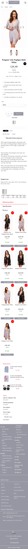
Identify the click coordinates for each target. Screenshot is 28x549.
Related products (8, 202)
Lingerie (3, 465)
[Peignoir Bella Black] (20, 267)
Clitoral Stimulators (7, 436)
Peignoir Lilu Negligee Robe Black (7, 233)
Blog (15, 493)
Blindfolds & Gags (6, 455)
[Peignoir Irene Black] (7, 267)
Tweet (11, 130)
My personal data (14, 542)
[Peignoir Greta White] (7, 339)
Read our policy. (14, 538)
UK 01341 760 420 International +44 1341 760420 (15, 516)
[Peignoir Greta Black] (20, 303)
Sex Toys (3, 426)
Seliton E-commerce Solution (14, 547)
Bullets (4, 431)
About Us (3, 490)
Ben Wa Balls (5, 429)
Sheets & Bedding (20, 454)
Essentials (17, 440)
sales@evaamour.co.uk (11, 513)
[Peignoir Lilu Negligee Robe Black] (7, 230)
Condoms (18, 442)
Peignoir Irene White (20, 232)
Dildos (3, 443)
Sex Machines (18, 437)
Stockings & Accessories (18, 426)
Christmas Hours (5, 499)
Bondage (3, 453)
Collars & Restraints (7, 458)
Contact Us (16, 484)
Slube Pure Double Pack (16, 367)
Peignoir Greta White (7, 341)
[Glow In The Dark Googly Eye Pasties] (6, 387)
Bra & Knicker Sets (7, 467)
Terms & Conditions (19, 490)
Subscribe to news (8, 416)
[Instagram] (9, 523)
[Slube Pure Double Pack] (6, 369)
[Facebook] (3, 523)
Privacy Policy (17, 487)
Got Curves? (19, 432)
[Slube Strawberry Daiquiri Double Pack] (6, 378)
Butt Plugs (4, 434)
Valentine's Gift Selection (19, 466)
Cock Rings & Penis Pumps (6, 440)
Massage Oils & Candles (19, 450)
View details (7, 245)
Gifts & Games (19, 445)
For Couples (18, 462)
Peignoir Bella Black (20, 268)
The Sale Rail (18, 469)
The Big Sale (18, 472)
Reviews (5, 210)
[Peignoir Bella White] (7, 303)
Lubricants (18, 447)
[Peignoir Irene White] (21, 230)
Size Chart (14, 117)
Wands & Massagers (7, 450)
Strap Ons (4, 445)
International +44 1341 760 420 (14, 520)
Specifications (7, 206)
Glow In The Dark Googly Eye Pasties (16, 385)
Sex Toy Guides (5, 496)
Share (6, 130)
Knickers (4, 470)
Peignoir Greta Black (20, 304)
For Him (17, 456)
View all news (6, 419)
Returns (3, 487)
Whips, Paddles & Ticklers (6, 461)
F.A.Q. (2, 493)
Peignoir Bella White (7, 304)
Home (2, 484)
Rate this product (6, 134)
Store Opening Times (6, 505)
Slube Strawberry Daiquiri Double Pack (17, 376)
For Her (17, 459)
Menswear (18, 429)
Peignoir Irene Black (7, 268)
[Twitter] (6, 523)
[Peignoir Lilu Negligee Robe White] (14, 47)
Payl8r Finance (4, 502)
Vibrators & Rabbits (7, 448)
